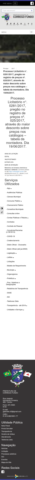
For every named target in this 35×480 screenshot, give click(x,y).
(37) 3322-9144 (9, 406)
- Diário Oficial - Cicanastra (16, 244)
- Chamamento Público (14, 205)
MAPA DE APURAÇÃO (11, 165)
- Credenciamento (12, 240)
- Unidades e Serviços (14, 309)
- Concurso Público (13, 201)
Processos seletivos (8, 454)
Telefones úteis (7, 439)
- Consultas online (13, 213)
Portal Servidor (7, 428)
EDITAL (7, 156)
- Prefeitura (10, 278)
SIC (2, 456)
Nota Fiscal (5, 425)
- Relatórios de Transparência (17, 288)
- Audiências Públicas (14, 192)
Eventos (4, 459)
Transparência (6, 431)
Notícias (4, 448)
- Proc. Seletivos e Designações (13, 283)
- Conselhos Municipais (14, 209)
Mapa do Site (6, 462)
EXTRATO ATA (9, 162)
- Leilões (9, 257)
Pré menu (7, 3)
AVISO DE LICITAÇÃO (11, 154)
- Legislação (11, 253)
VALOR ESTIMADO (10, 159)
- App (8, 188)
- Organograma (11, 274)
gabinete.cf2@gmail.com (12, 411)
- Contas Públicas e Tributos (16, 217)
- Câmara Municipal (13, 196)
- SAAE (9, 292)
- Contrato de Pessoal (14, 226)
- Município (10, 270)
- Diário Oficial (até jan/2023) (16, 249)
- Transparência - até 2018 (16, 305)
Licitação (4, 451)
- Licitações (10, 261)
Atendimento (6, 437)
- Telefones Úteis (12, 301)
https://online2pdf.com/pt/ (16, 171)
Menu (3, 32)
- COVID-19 (10, 236)
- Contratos (10, 222)
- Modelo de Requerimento (16, 265)
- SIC (8, 297)
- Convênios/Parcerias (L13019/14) (14, 231)
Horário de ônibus (8, 434)
